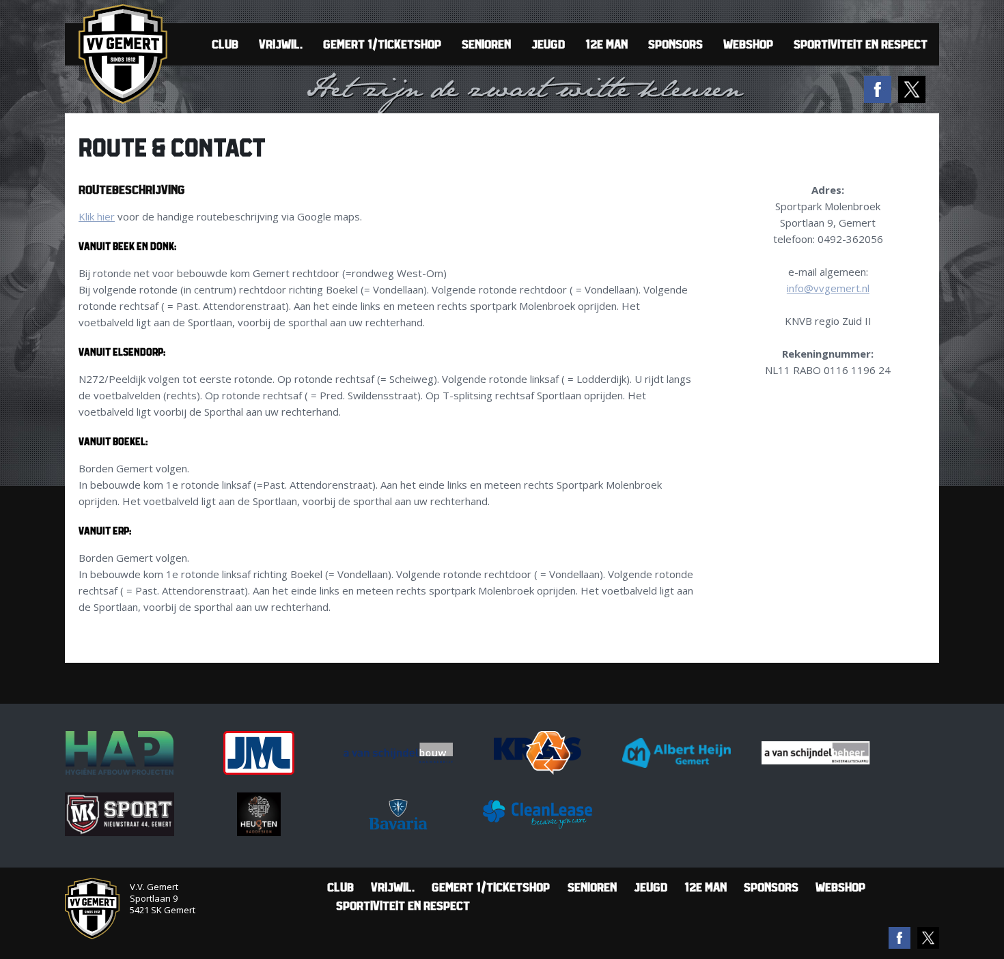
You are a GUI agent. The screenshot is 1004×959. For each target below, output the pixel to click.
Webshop (748, 44)
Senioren (486, 44)
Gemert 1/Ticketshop (382, 44)
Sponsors (675, 44)
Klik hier (97, 216)
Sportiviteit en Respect (861, 44)
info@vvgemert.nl (828, 288)
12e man (606, 44)
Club (225, 44)
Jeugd (548, 44)
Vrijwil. (281, 44)
